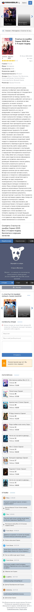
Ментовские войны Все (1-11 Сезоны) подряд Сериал (20, 380)
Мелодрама (16, 31)
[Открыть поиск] (19, 2)
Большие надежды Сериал (18, 458)
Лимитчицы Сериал (16, 391)
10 (17, 60)
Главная (8, 31)
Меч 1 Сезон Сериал (16, 447)
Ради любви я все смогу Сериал (20, 424)
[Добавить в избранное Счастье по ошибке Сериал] (10, 39)
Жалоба (18, 287)
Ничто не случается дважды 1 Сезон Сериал (20, 480)
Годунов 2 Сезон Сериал (17, 469)
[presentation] (2, 16)
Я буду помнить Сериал (17, 413)
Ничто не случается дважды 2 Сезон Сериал (20, 436)
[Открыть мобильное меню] (30, 3)
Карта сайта (23, 609)
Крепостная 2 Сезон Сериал (19, 402)
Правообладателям (13, 609)
